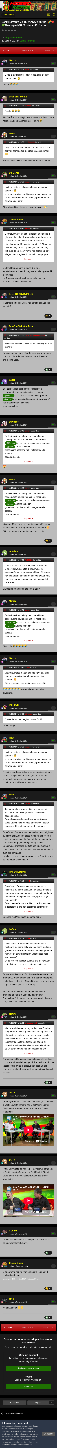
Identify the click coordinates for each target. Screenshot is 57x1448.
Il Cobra (13, 1231)
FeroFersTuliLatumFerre (21, 294)
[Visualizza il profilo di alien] (4, 1300)
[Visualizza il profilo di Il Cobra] (4, 1232)
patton (12, 380)
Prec (9, 50)
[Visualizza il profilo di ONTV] (4, 1094)
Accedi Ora (28, 1387)
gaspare (28, 182)
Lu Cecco (14, 422)
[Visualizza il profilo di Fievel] (4, 739)
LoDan (27, 804)
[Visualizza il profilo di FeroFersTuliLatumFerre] (4, 295)
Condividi (15, 1403)
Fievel (12, 738)
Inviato (18, 64)
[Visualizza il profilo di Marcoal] (4, 62)
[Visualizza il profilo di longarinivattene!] (4, 873)
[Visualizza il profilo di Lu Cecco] (4, 423)
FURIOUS (29, 560)
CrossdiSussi (16, 219)
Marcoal (13, 60)
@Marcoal (8, 396)
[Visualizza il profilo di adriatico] (4, 553)
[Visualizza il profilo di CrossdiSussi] (4, 221)
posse (12, 133)
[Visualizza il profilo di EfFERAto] (4, 174)
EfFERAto (14, 173)
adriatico (13, 551)
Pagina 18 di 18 (28, 50)
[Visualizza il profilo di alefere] (4, 1015)
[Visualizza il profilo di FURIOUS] (4, 706)
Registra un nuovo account (28, 1368)
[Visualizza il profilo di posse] (4, 135)
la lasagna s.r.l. (31, 1023)
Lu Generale (30, 142)
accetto (50, 1434)
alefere (12, 1014)
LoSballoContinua (18, 97)
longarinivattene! (13, 37)
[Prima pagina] (3, 50)
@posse (7, 399)
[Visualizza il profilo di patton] (4, 381)
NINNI (27, 69)
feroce (27, 229)
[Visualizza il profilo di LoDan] (4, 931)
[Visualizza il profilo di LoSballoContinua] (4, 98)
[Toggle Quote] (5, 69)
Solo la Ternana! (27, 41)
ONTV (12, 1093)
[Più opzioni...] (53, 63)
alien (11, 1299)
